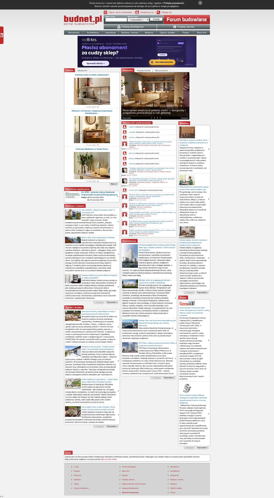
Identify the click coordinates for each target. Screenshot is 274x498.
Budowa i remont (132, 149)
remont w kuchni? (143, 198)
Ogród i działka (131, 175)
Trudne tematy (139, 217)
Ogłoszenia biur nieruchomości (134, 484)
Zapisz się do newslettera (120, 12)
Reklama (77, 480)
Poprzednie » (112, 302)
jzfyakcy (132, 158)
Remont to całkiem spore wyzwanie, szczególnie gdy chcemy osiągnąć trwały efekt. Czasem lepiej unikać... (151, 204)
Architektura (175, 471)
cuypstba (132, 132)
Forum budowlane (129, 467)
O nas (76, 467)
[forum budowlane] (187, 19)
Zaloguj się (167, 12)
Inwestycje (174, 475)
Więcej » (114, 184)
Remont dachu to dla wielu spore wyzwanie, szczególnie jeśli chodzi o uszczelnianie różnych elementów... (151, 195)
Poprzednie (126, 118)
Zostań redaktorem (81, 488)
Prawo (172, 492)
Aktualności (174, 467)
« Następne (99, 302)
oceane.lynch (134, 190)
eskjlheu (132, 127)
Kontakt (77, 471)
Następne (184, 118)
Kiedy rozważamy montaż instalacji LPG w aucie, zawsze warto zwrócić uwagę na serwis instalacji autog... (152, 231)
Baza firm (125, 471)
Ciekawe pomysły (140, 200)
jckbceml (132, 153)
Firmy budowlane (140, 209)
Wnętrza (173, 484)
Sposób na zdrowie (144, 216)
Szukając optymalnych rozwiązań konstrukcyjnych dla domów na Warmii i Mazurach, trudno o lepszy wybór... (151, 169)
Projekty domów (128, 480)
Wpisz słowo (110, 16)
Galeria (125, 475)
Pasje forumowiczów (141, 235)
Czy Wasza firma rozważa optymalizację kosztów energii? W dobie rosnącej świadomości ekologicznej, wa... (151, 222)
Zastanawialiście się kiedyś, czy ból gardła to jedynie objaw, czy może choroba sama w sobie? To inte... (152, 213)
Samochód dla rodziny (145, 233)
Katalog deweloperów (130, 488)
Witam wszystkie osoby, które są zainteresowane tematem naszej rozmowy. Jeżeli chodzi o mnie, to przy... (150, 142)
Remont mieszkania (144, 207)
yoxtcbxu (132, 137)
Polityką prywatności (174, 3)
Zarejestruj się (146, 12)
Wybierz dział (133, 16)
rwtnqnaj (132, 164)
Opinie (76, 484)
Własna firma (142, 225)
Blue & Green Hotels (109, 459)
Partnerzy (78, 475)
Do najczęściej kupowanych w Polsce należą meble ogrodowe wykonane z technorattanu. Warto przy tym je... (152, 179)
